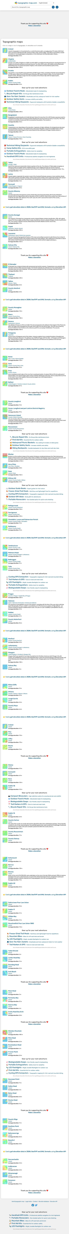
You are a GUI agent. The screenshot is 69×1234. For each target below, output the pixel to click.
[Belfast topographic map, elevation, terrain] (5, 383)
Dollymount (12, 858)
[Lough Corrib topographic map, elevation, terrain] (5, 700)
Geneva (11, 321)
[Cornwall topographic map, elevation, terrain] (5, 186)
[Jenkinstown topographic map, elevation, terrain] (5, 547)
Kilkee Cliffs (12, 685)
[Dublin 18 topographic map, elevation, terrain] (5, 787)
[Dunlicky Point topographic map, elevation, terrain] (5, 1128)
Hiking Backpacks (19, 448)
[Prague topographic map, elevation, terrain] (5, 595)
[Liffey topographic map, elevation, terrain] (5, 740)
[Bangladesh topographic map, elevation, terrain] (5, 118)
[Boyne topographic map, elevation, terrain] (5, 747)
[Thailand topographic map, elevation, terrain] (5, 276)
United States (12, 61)
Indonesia (10, 228)
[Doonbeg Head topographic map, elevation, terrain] (5, 966)
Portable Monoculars (17, 499)
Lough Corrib (13, 699)
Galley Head (12, 1086)
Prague (10, 594)
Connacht (11, 772)
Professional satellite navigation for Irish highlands (40, 156)
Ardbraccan (12, 1166)
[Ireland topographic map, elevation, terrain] (5, 52)
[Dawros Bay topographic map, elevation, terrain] (5, 1006)
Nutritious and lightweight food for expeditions (44, 491)
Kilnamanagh (13, 1173)
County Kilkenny (14, 191)
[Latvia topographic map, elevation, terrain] (5, 177)
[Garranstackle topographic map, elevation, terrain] (5, 1161)
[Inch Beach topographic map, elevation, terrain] (5, 973)
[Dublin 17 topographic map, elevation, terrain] (5, 911)
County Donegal (14, 215)
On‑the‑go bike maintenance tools (33, 94)
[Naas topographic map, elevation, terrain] (5, 473)
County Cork (16, 365)
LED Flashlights (14, 582)
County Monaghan (14, 307)
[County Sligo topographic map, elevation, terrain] (5, 1121)
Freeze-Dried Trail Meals (18, 491)
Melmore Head (13, 553)
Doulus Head (12, 1100)
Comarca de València (30, 603)
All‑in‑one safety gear (28, 148)
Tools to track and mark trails (34, 579)
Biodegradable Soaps (17, 588)
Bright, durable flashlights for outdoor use (35, 582)
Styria (14, 372)
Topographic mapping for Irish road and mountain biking (46, 494)
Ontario (15, 693)
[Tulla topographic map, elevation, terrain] (5, 568)
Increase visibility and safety (34, 99)
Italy (9, 358)
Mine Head (12, 1038)
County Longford (14, 401)
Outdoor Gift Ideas (16, 497)
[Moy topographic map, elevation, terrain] (5, 733)
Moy (9, 732)
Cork (10, 364)
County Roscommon (18, 428)
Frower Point (13, 1052)
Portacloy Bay (13, 998)
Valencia (11, 601)
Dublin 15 (11, 813)
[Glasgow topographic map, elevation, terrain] (5, 657)
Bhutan (11, 454)
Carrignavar (12, 512)
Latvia (10, 174)
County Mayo (13, 706)
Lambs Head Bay (14, 958)
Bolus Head (12, 1093)
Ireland (10, 49)
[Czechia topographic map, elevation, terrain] (5, 128)
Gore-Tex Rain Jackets (16, 96)
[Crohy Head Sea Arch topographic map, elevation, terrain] (5, 1013)
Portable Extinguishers (16, 151)
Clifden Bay (12, 916)
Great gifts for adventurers (33, 497)
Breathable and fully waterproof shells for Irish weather (43, 96)
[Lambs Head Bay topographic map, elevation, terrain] (5, 959)
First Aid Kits (17, 440)
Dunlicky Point (13, 1126)
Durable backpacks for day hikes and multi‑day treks (43, 448)
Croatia (11, 71)
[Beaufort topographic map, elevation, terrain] (5, 1141)
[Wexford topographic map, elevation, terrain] (5, 640)
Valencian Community (18, 603)
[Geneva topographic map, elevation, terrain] (5, 325)
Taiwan (10, 135)
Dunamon (11, 1180)
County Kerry (16, 316)
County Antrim (31, 384)
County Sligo (13, 1119)
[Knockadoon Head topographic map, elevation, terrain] (5, 1046)
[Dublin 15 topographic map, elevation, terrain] (5, 814)
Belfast (10, 382)
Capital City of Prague (24, 596)
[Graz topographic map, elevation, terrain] (5, 375)
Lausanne (11, 233)
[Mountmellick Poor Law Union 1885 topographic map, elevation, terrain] (5, 925)
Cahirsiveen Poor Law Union (18, 902)
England (20, 186)
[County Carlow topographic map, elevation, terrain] (5, 824)
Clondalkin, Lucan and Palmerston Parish (23, 519)
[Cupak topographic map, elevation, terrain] (5, 228)
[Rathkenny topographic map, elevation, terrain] (5, 528)
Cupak (10, 226)
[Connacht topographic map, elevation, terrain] (5, 773)
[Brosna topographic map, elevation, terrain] (5, 876)
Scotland (20, 654)
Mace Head (12, 991)
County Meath (17, 528)
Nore (10, 779)
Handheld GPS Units (15, 156)
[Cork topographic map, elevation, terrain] (5, 365)
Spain (9, 603)
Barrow (11, 865)
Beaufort (11, 1140)
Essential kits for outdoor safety (33, 440)
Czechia (11, 125)
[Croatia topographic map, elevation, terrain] (5, 74)
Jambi (16, 228)
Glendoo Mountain (15, 1031)
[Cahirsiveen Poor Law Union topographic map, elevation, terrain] (5, 904)
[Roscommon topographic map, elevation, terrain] (5, 428)
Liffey (10, 739)
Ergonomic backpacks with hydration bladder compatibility (47, 102)
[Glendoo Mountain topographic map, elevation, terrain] (5, 1032)
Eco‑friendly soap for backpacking (37, 588)
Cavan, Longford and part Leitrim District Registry (26, 408)
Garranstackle (13, 1159)
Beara (10, 314)
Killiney (23, 480)
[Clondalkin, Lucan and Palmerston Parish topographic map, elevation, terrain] (5, 521)
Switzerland (11, 235)
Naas (10, 471)
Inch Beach (12, 972)
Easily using (36, 207)
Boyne (10, 746)
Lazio (13, 358)
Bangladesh (12, 115)
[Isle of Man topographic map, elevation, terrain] (5, 466)
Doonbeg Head (13, 965)
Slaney (10, 765)
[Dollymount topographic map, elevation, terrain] (5, 859)
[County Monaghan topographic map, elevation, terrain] (5, 309)
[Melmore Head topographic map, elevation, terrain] (5, 554)
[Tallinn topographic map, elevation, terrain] (5, 283)
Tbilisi (10, 163)
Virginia (11, 59)
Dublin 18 (11, 786)
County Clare (16, 568)
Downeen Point (13, 1079)
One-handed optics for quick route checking (40, 499)
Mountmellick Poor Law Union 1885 (21, 923)
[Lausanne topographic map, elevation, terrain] (5, 237)
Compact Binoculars (19, 796)
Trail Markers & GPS (16, 579)
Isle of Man (12, 464)
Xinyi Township (27, 137)
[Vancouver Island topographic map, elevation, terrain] (5, 419)
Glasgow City (27, 654)
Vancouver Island (14, 415)
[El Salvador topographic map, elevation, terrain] (5, 267)
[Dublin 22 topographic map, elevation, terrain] (5, 885)
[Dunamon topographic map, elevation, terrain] (5, 1182)
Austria (10, 372)
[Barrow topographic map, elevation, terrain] (5, 866)
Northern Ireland (22, 384)
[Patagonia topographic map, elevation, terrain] (5, 337)
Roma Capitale (19, 358)
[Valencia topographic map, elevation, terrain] (5, 605)
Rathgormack (13, 506)
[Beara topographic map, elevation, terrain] (5, 316)
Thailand (11, 274)
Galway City (12, 245)
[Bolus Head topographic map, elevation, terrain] (5, 1094)
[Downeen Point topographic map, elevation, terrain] (5, 1081)
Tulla (10, 566)
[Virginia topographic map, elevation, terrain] (5, 63)
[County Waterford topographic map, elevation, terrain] (5, 621)
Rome (10, 357)
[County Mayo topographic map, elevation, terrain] (5, 707)
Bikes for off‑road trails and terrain (33, 936)
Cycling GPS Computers (18, 494)
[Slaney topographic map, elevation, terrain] (5, 766)
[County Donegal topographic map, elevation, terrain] (5, 219)
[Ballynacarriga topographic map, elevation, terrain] (5, 1135)
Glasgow (11, 652)
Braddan (17, 466)
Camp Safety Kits (14, 148)
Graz (10, 371)
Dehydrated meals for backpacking (36, 91)
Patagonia (12, 333)
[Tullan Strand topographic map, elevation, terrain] (5, 952)
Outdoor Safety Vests (15, 99)
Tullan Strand (13, 951)
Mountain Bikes (15, 936)
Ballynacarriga (13, 1133)
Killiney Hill (12, 478)
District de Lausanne (24, 235)
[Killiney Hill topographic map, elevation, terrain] (5, 480)
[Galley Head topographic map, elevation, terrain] (5, 1087)
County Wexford (14, 288)
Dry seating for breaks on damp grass (47, 442)
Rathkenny (12, 526)
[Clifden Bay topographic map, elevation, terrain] (5, 918)
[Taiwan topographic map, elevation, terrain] (5, 137)
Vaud (17, 235)
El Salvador (12, 264)
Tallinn (10, 281)
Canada (10, 417)
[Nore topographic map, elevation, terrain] (5, 780)
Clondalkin (24, 521)
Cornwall (11, 184)
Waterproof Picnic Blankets (23, 442)
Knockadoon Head (14, 1045)
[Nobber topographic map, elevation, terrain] (5, 614)
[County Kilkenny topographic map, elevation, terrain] (5, 195)
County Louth (16, 547)
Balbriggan (12, 560)
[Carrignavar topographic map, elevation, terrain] (5, 514)
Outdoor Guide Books (17, 488)
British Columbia (17, 417)
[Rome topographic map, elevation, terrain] (5, 358)
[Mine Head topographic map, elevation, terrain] (5, 1039)
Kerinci (21, 228)
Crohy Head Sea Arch (15, 1012)
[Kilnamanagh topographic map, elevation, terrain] (5, 1175)
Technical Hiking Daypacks (18, 102)
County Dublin (17, 82)
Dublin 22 (11, 883)
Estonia (10, 283)
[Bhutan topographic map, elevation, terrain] (5, 457)
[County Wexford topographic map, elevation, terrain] (5, 290)
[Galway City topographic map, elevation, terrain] (5, 246)
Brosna (10, 872)
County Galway (13, 839)
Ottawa (11, 692)
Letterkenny (26, 554)
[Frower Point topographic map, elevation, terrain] (5, 1053)
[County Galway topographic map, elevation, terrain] (5, 840)
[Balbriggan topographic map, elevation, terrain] (5, 561)
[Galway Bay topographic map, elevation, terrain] (5, 667)
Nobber (11, 612)
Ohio (10, 108)
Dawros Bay (12, 1005)
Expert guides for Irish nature (36, 488)
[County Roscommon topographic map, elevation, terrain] (5, 833)
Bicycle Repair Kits (14, 93)
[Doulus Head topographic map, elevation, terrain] (5, 1101)
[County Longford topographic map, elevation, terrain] (5, 403)
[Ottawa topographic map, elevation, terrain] (5, 693)
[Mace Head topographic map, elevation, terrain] (5, 992)
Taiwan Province (17, 137)
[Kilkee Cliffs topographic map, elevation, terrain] (5, 686)
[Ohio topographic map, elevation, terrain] (5, 109)
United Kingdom (12, 186)
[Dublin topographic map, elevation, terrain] (5, 82)
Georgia (10, 164)
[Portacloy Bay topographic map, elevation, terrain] (5, 999)
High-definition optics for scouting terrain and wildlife (45, 796)
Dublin (10, 81)
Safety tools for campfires (34, 151)
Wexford (11, 639)
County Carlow (13, 820)
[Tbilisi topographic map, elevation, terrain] (5, 167)
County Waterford (17, 507)
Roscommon (12, 427)
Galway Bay (12, 665)
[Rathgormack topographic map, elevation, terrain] (5, 507)
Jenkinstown (13, 546)
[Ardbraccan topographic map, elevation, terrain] (5, 1168)
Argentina (10, 335)
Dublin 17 (11, 909)
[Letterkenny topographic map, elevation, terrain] (5, 647)
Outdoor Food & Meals (16, 91)
